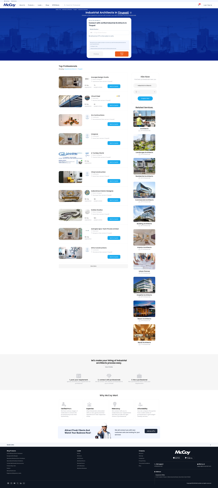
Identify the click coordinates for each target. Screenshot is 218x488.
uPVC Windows (81, 465)
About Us (22, 5)
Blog (140, 465)
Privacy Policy (142, 460)
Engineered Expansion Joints (14, 473)
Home (57, 9)
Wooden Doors (81, 463)
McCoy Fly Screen (11, 470)
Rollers (8, 468)
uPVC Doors (80, 458)
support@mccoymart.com (204, 466)
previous (96, 54)
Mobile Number (94, 29)
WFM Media (55, 5)
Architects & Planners (67, 9)
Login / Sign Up (208, 5)
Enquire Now (145, 98)
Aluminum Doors (81, 460)
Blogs (47, 5)
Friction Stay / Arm (11, 465)
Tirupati (75, 9)
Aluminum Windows (82, 468)
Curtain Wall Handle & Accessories (15, 463)
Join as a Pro (151, 431)
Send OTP (121, 54)
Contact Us (141, 458)
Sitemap (141, 455)
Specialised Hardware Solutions (15, 460)
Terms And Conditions (144, 463)
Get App (7, 1)
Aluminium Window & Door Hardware (16, 458)
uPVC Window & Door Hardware (14, 453)
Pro (60, 9)
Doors (78, 453)
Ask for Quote (114, 86)
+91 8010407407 (158, 466)
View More (93, 266)
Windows (79, 455)
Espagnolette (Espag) (12, 455)
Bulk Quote (14, 1)
